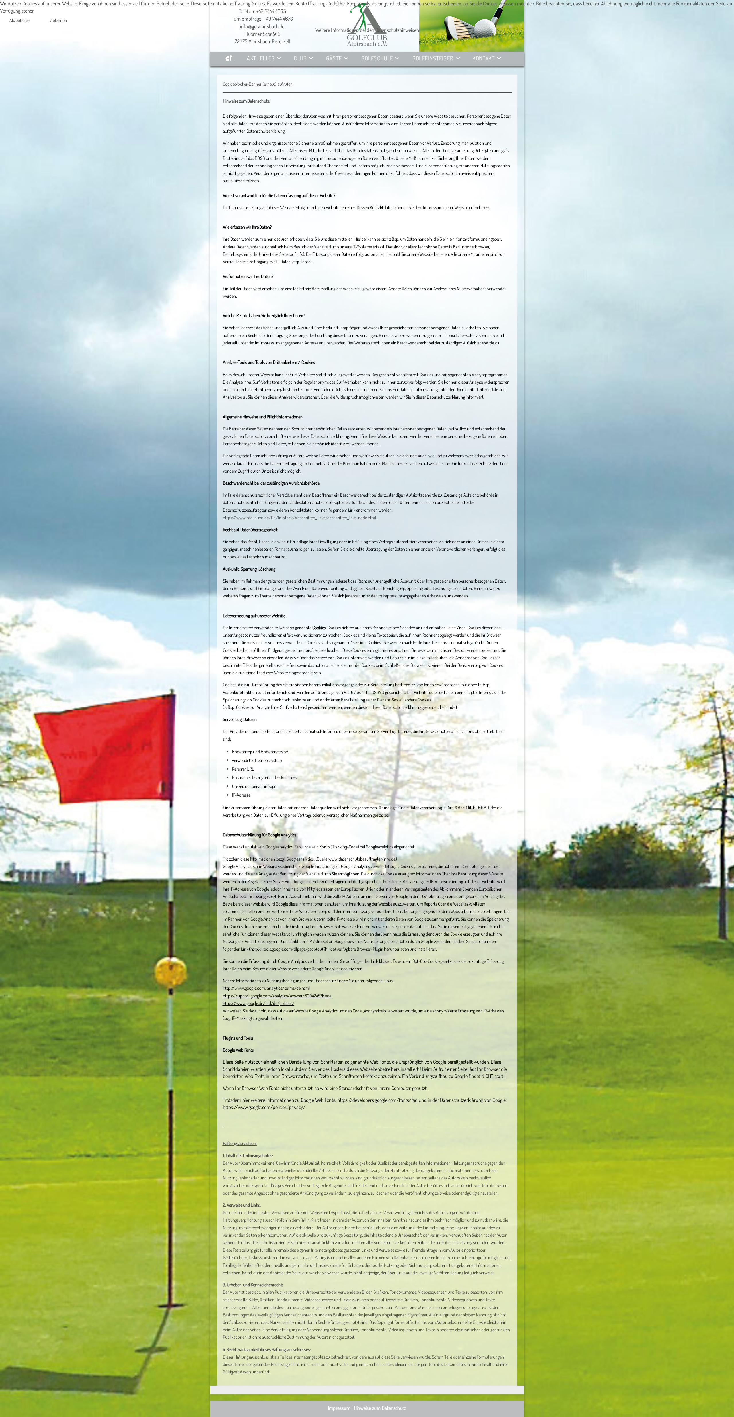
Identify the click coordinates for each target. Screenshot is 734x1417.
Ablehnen (58, 20)
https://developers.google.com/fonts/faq (377, 1100)
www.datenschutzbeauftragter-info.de (361, 859)
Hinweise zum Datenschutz (380, 1408)
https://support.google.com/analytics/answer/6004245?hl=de (277, 996)
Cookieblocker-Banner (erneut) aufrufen (258, 84)
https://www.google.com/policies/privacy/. (265, 1107)
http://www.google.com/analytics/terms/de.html (266, 988)
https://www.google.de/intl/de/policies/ (258, 1003)
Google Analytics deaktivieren (337, 968)
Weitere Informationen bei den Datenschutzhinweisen (367, 30)
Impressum (339, 1408)
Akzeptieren (19, 20)
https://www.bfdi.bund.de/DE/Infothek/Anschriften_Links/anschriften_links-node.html (299, 517)
